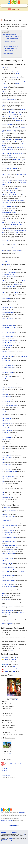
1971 (3, 180)
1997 (3, 218)
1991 (3, 210)
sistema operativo (15, 224)
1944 (3, 147)
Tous (23, 195)
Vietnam (6, 671)
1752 (3, 105)
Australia (9, 182)
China (8, 141)
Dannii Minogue (8, 457)
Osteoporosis (13, 634)
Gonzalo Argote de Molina (11, 525)
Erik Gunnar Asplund (10, 553)
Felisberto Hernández (10, 365)
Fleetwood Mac (18, 300)
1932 (3, 545)
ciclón (14, 206)
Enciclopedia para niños (6, 21)
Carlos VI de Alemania (10, 530)
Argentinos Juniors (17, 284)
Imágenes (13, 9)
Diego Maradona (22, 281)
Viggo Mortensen (9, 430)
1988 (3, 206)
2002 (3, 502)
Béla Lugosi (7, 354)
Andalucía (9, 190)
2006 (3, 599)
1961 (3, 432)
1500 (3, 72)
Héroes (13, 666)
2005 (3, 227)
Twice (6, 262)
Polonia (16, 139)
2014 (3, 615)
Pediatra (14, 659)
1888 (3, 124)
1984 (3, 471)
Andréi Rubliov (8, 497)
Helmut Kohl (21, 200)
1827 (3, 109)
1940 (3, 553)
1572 (3, 86)
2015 (3, 260)
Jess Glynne (8, 479)
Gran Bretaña (11, 112)
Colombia (6, 659)
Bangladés (9, 206)
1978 (3, 464)
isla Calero (12, 247)
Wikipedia (11, 838)
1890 (3, 537)
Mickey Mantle (8, 392)
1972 (3, 561)
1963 (3, 437)
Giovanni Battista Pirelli (10, 545)
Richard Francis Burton (10, 537)
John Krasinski (8, 464)
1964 (3, 439)
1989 (3, 479)
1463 (3, 307)
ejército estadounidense (18, 153)
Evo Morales (17, 266)
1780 (3, 332)
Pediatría (15, 657)
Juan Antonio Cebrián (10, 602)
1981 (3, 190)
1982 (3, 195)
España (8, 72)
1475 (3, 310)
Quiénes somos (17, 840)
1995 (3, 488)
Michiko (7, 394)
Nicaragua (15, 246)
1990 (3, 481)
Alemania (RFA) (13, 200)
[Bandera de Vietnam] (3, 671)
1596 (3, 525)
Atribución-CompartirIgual (11, 817)
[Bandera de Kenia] (3, 666)
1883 (3, 116)
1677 (3, 327)
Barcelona (9, 286)
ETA (22, 256)
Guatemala (9, 157)
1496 (3, 312)
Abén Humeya (8, 519)
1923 (3, 379)
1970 (3, 174)
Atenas (8, 124)
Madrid (14, 212)
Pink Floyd (16, 292)
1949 (3, 418)
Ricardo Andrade (9, 589)
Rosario (8, 276)
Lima (8, 91)
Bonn (8, 200)
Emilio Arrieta (8, 343)
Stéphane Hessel (9, 372)
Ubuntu (20, 224)
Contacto (13, 842)
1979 (3, 286)
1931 (3, 392)
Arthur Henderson (9, 549)
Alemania (9, 153)
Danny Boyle (8, 428)
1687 (3, 91)
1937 (3, 399)
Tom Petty (7, 420)
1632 (3, 321)
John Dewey (8, 347)
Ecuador (8, 174)
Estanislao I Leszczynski (10, 327)
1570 (3, 523)
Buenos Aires (10, 281)
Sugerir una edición (13, 825)
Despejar (23, 6)
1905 (3, 272)
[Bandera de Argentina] (3, 657)
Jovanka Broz (8, 612)
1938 (3, 401)
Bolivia (8, 82)
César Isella (7, 401)
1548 (3, 82)
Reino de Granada (6, 520)
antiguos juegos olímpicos (19, 127)
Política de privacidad (5, 842)
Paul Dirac (7, 571)
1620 (3, 318)
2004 (3, 222)
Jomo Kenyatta (8, 360)
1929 (3, 389)
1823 (3, 535)
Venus (16, 188)
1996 (3, 492)
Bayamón (9, 168)
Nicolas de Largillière (10, 325)
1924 (3, 137)
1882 (3, 354)
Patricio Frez (8, 619)
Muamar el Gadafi (17, 250)
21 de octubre (5, 770)
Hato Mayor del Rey (16, 77)
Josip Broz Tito (20, 612)
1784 (3, 336)
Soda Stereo (17, 232)
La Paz (17, 83)
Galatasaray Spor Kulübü (9, 274)
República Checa (8, 669)
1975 (3, 186)
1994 (3, 292)
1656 (3, 325)
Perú (10, 116)
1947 (3, 414)
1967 (3, 446)
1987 (3, 200)
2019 (3, 264)
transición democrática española (18, 230)
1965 (3, 444)
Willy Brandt (8, 180)
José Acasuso (8, 467)
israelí (12, 210)
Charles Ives (8, 351)
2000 (3, 586)
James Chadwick (9, 356)
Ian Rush (7, 432)
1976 (3, 281)
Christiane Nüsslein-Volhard (11, 405)
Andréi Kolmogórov (9, 575)
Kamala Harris (8, 439)
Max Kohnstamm (9, 606)
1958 (3, 430)
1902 (3, 365)
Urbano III (7, 514)
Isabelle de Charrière (10, 330)
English (18, 9)
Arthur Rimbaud (8, 345)
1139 (3, 510)
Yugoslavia (9, 147)
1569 (3, 519)
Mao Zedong (18, 141)
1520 (3, 76)
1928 (3, 387)
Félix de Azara (8, 532)
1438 (3, 516)
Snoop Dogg (8, 455)
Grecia (12, 109)
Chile (13, 118)
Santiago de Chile (11, 130)
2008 (3, 240)
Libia (8, 250)
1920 (3, 376)
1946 (3, 168)
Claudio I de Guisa (9, 312)
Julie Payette (8, 437)
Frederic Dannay (9, 370)
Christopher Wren (9, 321)
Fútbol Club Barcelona (13, 290)
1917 (3, 372)
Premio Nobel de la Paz (20, 180)
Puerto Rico (14, 168)
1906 (3, 276)
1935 (3, 141)
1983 (3, 469)
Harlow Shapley (8, 561)
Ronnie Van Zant (9, 563)
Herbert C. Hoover (9, 558)
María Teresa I (13, 99)
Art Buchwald (8, 383)
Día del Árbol (15, 669)
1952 (3, 556)
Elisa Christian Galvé (10, 586)
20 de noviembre (6, 775)
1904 (3, 130)
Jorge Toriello (12, 161)
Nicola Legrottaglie (9, 460)
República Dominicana (16, 76)
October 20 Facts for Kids (16, 764)
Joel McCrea (8, 578)
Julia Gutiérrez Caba (9, 387)
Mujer (14, 671)
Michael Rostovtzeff (9, 556)
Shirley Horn (8, 595)
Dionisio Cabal (8, 623)
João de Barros (8, 523)
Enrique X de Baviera (10, 510)
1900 (3, 363)
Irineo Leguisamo (9, 367)
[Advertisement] (14, 14)
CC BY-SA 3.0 (22, 834)
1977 (3, 462)
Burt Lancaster (8, 584)
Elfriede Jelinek (8, 412)
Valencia (14, 195)
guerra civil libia (19, 252)
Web (9, 9)
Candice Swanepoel (9, 476)
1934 (3, 394)
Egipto (19, 114)
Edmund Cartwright (9, 535)
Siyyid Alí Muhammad (10, 340)
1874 (3, 351)
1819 (3, 340)
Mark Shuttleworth (16, 222)
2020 (3, 619)
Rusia (20, 112)
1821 (3, 343)
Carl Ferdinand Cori (9, 567)
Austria (8, 99)
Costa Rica (14, 244)
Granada (17, 73)
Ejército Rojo (10, 149)
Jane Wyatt (7, 599)
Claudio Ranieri (8, 423)
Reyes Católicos (16, 72)
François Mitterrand (6, 202)
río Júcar (10, 195)
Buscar (25, 5)
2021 (3, 623)
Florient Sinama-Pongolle (11, 471)
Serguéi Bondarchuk (9, 580)
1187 (3, 514)
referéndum (12, 192)
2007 (3, 232)
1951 (3, 423)
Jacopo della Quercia (10, 516)
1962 (3, 435)
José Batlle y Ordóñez (10, 541)
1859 (3, 347)
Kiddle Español (4, 840)
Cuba (5, 662)
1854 (3, 345)
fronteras (9, 139)
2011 (3, 250)
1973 (3, 182)
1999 (3, 499)
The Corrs (7, 298)
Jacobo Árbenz (16, 159)
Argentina (13, 276)
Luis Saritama (8, 469)
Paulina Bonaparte (9, 332)
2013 (3, 612)
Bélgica (8, 68)
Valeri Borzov (8, 418)
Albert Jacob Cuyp (9, 318)
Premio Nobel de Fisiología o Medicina (11, 569)
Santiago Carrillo (6, 228)
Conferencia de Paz (6, 212)
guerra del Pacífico (19, 120)
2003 (3, 593)
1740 (3, 99)
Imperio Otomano (13, 114)
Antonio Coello (8, 527)
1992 (3, 214)
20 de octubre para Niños (7, 820)
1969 (3, 448)
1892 (3, 360)
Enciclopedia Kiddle (9, 832)
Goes (8, 86)
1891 (3, 356)
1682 (3, 527)
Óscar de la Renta (9, 615)
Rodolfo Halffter (8, 363)
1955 (3, 425)
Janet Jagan (8, 376)
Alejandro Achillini (9, 307)
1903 (3, 367)
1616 (3, 314)
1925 (3, 383)
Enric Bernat (8, 379)
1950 (3, 420)
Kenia (5, 666)
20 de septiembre (6, 773)
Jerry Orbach (8, 396)
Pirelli (16, 547)
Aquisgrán (10, 155)
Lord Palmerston (9, 336)
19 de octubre (5, 768)
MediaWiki (4, 839)
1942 (3, 405)
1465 (3, 68)
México (8, 240)
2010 (3, 244)
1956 (3, 428)
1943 (3, 409)
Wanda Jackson (8, 399)
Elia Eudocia (7, 507)
